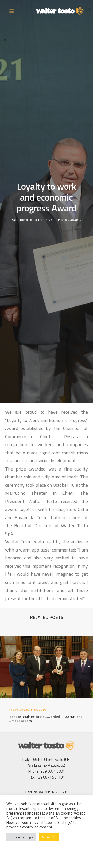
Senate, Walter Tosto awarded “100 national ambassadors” (46, 719)
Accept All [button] (49, 837)
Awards (75, 220)
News (65, 220)
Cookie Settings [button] (21, 837)
